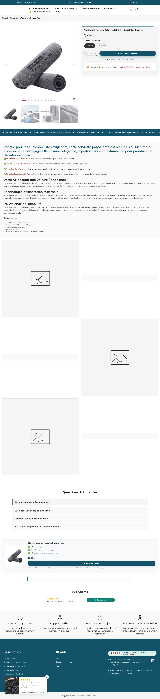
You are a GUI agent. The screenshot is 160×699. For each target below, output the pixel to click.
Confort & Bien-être (38, 8)
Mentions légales (10, 658)
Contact (58, 658)
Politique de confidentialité (13, 674)
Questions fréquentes (64, 662)
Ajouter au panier (92, 563)
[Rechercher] (131, 10)
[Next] (73, 65)
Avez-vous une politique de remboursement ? (37, 526)
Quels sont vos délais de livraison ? (32, 510)
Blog (58, 11)
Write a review (100, 600)
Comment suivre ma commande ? (31, 518)
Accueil (5, 18)
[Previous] (6, 65)
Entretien (108, 8)
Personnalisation (91, 8)
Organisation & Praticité (65, 8)
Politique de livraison (11, 670)
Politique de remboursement (14, 666)
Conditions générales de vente (15, 662)
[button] (47, 677)
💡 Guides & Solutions (39, 11)
